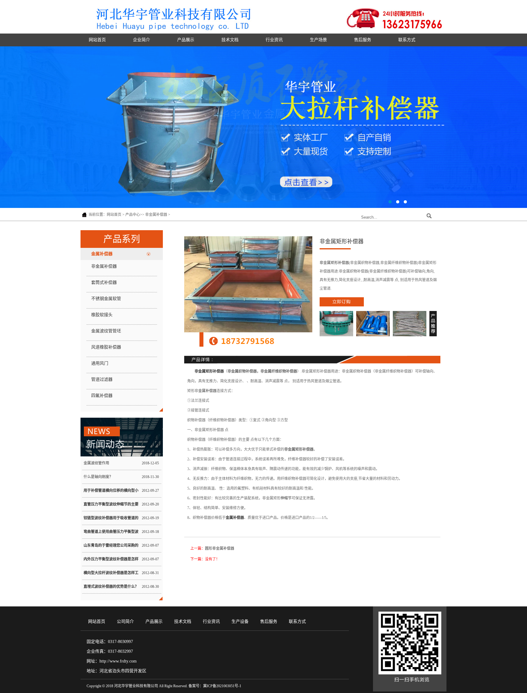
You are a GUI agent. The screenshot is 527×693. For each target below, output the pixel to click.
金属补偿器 (102, 254)
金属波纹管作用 (96, 463)
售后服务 (362, 40)
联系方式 (406, 40)
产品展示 (185, 40)
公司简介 (125, 621)
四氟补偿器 (102, 395)
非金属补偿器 (156, 215)
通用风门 (99, 363)
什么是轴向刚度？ (98, 477)
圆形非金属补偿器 (219, 548)
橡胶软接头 (102, 315)
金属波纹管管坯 (106, 331)
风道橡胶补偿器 (106, 347)
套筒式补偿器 (104, 282)
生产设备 (240, 621)
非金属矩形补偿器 (334, 263)
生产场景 (318, 40)
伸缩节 (286, 498)
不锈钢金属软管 (106, 298)
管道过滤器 (102, 379)
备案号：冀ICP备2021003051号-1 (214, 686)
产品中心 (132, 215)
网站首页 (97, 40)
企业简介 (141, 40)
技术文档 (229, 40)
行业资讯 (274, 40)
